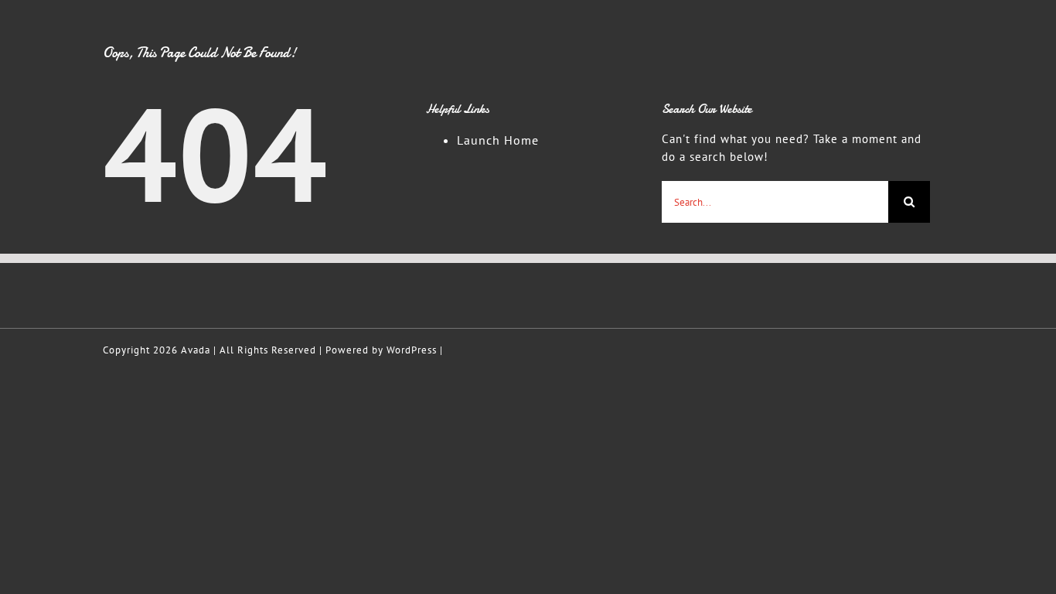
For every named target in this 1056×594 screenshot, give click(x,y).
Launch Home (498, 140)
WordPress (412, 350)
